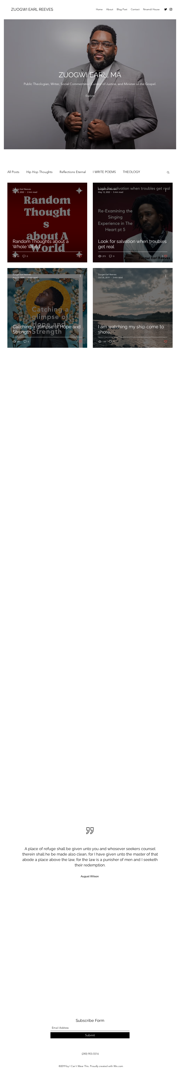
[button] (168, 172)
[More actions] (81, 190)
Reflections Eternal (73, 172)
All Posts (13, 172)
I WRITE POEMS (104, 172)
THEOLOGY (131, 172)
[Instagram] (171, 9)
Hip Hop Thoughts (39, 172)
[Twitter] (165, 9)
